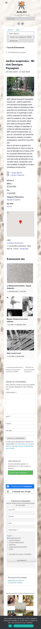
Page (18, 30)
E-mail (8, 423)
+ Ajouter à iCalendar (17, 175)
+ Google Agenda (16, 173)
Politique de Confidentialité (23, 626)
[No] (38, 622)
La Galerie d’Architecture (15, 243)
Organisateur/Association (18, 547)
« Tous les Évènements (15, 47)
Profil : (9, 536)
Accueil (11, 30)
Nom (8, 416)
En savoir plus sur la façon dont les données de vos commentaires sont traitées (20, 446)
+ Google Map (23, 249)
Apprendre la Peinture (16, 580)
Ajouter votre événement (18, 473)
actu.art (9, 206)
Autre (11, 549)
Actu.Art (21, 12)
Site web (9, 430)
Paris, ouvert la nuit (14, 353)
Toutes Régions (14, 33)
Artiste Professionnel (16, 542)
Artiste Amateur (14, 540)
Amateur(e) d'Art (15, 538)
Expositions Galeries (13, 200)
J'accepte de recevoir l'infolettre (20, 554)
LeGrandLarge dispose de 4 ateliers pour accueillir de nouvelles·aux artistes (14, 369)
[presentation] (20, 273)
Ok (10, 626)
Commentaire (11, 392)
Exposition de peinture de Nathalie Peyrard (29, 369)
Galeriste (12, 545)
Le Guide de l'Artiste (15, 583)
